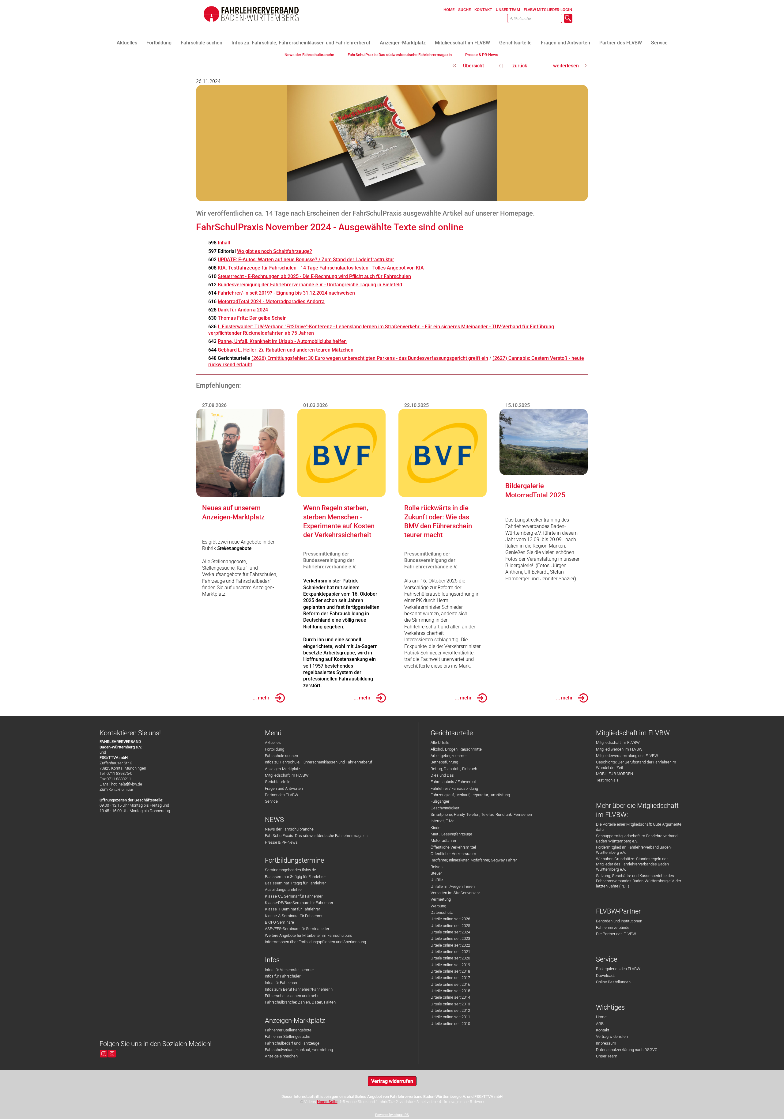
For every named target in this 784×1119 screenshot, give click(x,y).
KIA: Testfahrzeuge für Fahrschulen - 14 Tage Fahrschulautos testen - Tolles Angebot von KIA (321, 268)
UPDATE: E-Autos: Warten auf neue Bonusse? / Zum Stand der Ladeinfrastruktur (306, 259)
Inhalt (224, 243)
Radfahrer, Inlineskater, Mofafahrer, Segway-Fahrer (474, 860)
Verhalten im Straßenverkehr (455, 893)
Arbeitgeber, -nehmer (449, 755)
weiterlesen (566, 66)
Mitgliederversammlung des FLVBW (627, 755)
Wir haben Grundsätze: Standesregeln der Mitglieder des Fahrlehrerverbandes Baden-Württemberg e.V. (633, 864)
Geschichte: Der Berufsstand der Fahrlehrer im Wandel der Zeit (636, 765)
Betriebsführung (444, 762)
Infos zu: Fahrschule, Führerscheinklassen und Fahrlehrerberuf (318, 762)
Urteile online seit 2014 (450, 997)
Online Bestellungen (613, 982)
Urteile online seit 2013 (450, 1004)
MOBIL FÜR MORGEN (614, 773)
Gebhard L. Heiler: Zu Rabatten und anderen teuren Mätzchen (285, 350)
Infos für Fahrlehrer (281, 982)
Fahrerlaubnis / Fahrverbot (453, 781)
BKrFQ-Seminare (279, 922)
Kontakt (602, 1030)
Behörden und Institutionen (619, 921)
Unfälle (437, 879)
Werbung (438, 906)
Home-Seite (327, 1101)
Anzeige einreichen (281, 1056)
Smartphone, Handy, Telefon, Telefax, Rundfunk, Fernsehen (481, 814)
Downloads (606, 975)
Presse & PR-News (281, 842)
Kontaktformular (121, 790)
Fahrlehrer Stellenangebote (288, 1030)
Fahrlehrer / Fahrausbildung (454, 788)
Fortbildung (274, 749)
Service (271, 801)
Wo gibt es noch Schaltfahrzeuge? (274, 251)
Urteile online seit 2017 (450, 977)
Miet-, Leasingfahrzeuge (451, 834)
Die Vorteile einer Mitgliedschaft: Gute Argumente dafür (638, 827)
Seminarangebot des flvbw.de (290, 870)
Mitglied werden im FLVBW (619, 749)
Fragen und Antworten (284, 788)
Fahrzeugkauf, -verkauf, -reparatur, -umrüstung (470, 795)
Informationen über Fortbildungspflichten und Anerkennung (315, 942)
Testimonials (607, 780)
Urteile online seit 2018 (450, 971)
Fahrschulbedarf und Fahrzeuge (292, 1043)
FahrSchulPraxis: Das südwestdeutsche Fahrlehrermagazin (316, 835)
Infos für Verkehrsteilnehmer (289, 969)
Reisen (437, 867)
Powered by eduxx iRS (392, 1115)
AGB (600, 1023)
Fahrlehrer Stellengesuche (287, 1036)
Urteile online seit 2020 (450, 958)
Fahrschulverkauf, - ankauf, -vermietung (299, 1049)
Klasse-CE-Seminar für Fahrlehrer (293, 896)
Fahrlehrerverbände (612, 927)
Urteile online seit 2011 (450, 1017)
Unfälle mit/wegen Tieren (453, 886)
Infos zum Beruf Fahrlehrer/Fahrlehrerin (299, 989)
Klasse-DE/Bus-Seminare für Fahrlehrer (299, 902)
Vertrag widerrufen (612, 1036)
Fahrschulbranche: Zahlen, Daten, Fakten (300, 1002)
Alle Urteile (440, 742)
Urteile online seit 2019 (450, 965)
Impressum (606, 1043)
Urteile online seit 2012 (450, 1010)
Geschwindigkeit (445, 808)
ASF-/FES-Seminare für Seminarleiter (297, 928)
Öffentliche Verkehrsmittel (453, 847)
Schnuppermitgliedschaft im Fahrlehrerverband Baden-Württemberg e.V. (636, 838)
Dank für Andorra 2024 (243, 310)
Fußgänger (440, 801)
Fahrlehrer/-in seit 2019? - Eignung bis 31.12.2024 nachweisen (286, 293)
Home (601, 1017)
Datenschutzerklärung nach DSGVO (627, 1049)
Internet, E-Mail (443, 821)
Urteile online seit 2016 (450, 984)
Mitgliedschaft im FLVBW (287, 775)
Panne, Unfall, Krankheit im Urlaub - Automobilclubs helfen (282, 341)
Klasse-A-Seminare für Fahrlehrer (293, 916)
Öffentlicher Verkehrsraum (453, 853)
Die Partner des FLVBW (616, 934)
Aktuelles (273, 742)
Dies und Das (442, 775)
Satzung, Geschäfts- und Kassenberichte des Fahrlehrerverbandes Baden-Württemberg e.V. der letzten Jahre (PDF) (638, 881)
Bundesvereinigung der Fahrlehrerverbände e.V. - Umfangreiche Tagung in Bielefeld (310, 285)
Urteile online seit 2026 (450, 919)
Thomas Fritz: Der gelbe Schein (252, 318)
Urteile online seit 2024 (450, 932)
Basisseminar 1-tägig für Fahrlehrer (295, 883)
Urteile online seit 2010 (450, 1023)
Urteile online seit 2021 (450, 951)
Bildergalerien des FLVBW (618, 968)
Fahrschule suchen (281, 755)
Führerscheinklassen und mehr (291, 995)
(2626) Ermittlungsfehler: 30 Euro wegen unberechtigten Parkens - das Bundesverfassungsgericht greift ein (369, 358)
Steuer (436, 873)
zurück (519, 66)
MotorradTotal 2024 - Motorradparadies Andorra (271, 301)
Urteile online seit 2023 (450, 938)
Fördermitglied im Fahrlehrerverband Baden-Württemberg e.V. (634, 850)
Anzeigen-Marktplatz (282, 769)
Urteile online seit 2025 (450, 925)
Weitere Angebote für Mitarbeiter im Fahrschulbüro (308, 935)
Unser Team (606, 1056)
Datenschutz (442, 912)
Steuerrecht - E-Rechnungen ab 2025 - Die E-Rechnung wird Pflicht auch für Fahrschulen (314, 276)
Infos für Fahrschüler (282, 976)
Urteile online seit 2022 (450, 945)
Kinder (436, 827)
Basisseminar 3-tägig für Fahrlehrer (295, 876)
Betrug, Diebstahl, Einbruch (454, 769)
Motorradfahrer (443, 840)
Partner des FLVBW (281, 795)
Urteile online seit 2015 (450, 991)
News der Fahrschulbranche (289, 829)
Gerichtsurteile (277, 781)
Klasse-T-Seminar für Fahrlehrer (292, 909)
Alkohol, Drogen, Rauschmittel (457, 749)
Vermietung (441, 899)
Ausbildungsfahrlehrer (284, 889)
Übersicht (473, 66)
